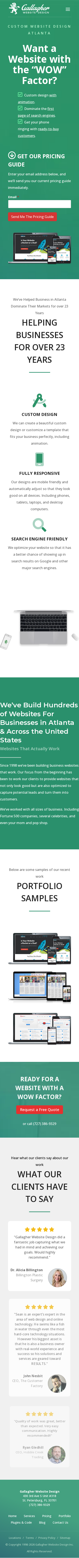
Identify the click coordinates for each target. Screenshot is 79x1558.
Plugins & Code (21, 1522)
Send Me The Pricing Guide (32, 216)
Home (12, 1516)
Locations (15, 1538)
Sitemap (65, 1538)
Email (13, 197)
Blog (42, 1522)
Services (29, 1516)
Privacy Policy (46, 1538)
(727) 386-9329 (44, 1123)
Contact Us (60, 1522)
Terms (29, 1538)
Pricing (46, 1516)
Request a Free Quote (39, 1109)
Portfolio (65, 1516)
